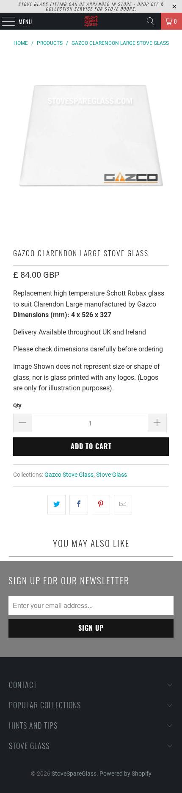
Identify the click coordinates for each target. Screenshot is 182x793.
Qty (17, 405)
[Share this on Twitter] (56, 504)
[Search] (151, 21)
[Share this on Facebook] (78, 504)
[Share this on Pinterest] (101, 504)
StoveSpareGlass (74, 773)
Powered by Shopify (125, 773)
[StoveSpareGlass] (91, 21)
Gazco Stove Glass (69, 474)
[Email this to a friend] (123, 504)
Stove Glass (111, 474)
